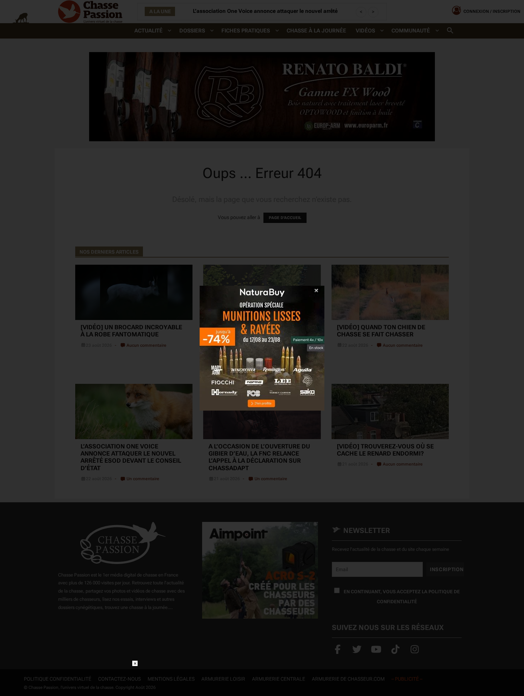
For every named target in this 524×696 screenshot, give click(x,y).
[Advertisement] (262, 677)
